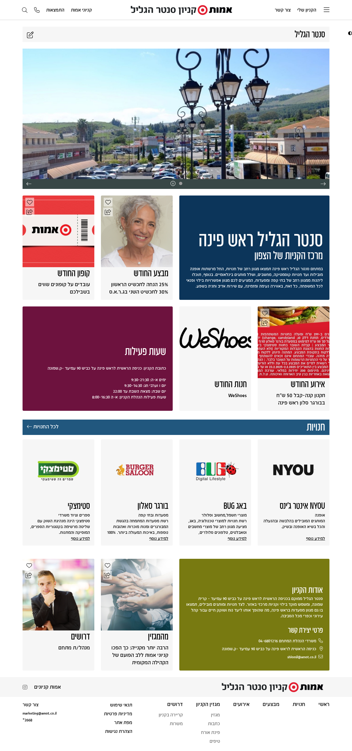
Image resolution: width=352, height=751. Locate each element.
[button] (349, 33)
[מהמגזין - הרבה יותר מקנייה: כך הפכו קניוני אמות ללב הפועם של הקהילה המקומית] (137, 594)
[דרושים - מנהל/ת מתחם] (58, 594)
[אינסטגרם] (25, 687)
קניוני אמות (81, 9)
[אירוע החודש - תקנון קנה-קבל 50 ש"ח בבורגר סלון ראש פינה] (293, 341)
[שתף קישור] (108, 212)
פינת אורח (210, 732)
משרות (176, 723)
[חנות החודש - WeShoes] (215, 341)
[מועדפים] (108, 202)
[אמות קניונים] (183, 9)
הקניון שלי (306, 9)
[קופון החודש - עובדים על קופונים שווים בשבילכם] (58, 230)
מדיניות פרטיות (118, 713)
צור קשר (283, 9)
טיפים (215, 741)
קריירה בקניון (171, 714)
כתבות (214, 723)
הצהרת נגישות (118, 731)
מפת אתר (123, 722)
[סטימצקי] (58, 469)
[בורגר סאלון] (137, 469)
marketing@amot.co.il (40, 713)
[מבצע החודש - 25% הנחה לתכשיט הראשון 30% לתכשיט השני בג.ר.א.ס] (137, 230)
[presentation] (323, 184)
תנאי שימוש (121, 704)
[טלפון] (37, 10)
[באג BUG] (215, 469)
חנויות (316, 426)
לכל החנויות (45, 426)
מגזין (215, 714)
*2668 (27, 720)
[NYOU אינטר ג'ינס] (293, 469)
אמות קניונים (47, 687)
